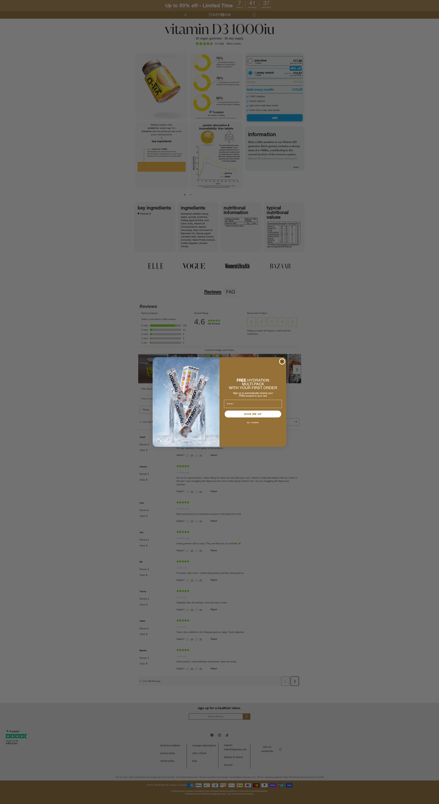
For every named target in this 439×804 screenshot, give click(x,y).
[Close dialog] (282, 361)
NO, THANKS (253, 422)
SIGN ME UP (253, 414)
